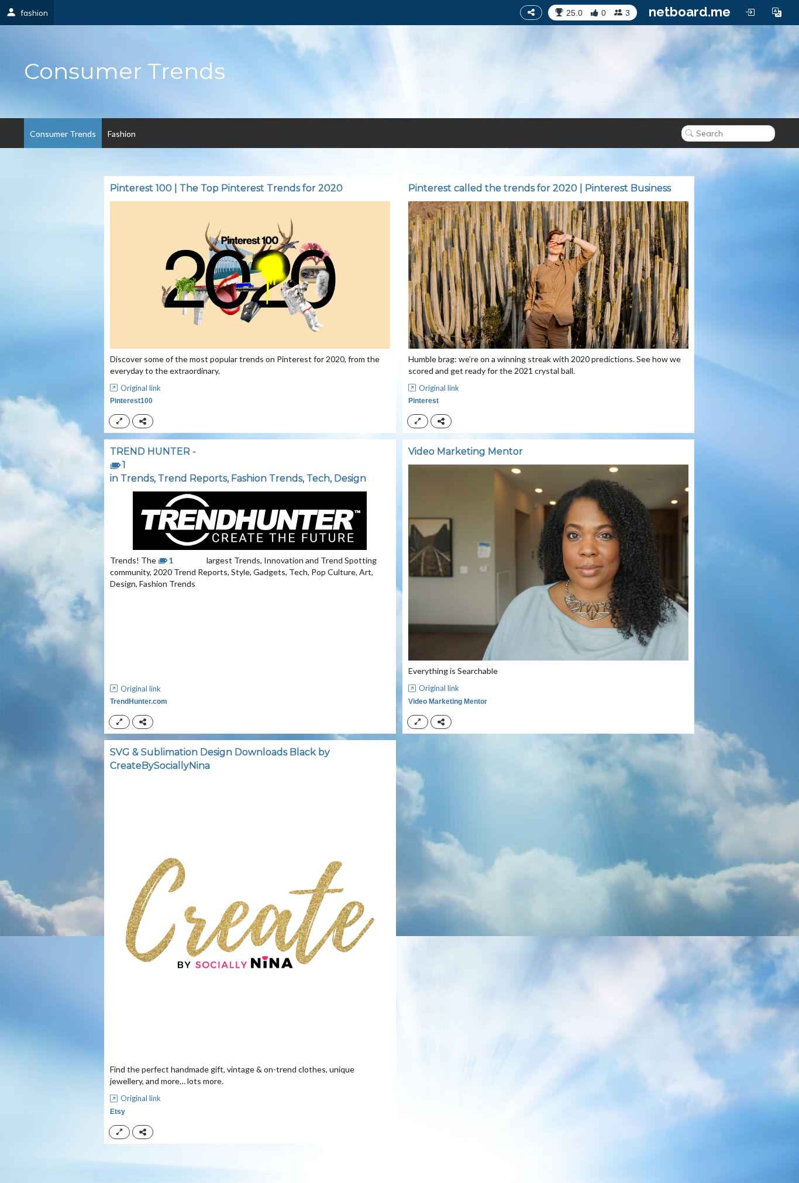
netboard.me (690, 11)
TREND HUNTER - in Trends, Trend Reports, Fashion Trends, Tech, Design (238, 465)
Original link (140, 388)
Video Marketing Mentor (465, 451)
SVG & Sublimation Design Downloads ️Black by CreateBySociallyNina (220, 759)
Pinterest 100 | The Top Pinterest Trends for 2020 (226, 188)
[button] (776, 12)
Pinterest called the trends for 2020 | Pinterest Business (539, 188)
